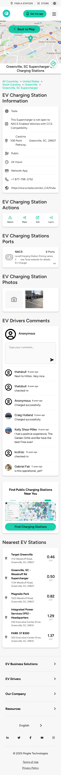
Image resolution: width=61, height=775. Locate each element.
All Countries (10, 81)
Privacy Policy (30, 768)
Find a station (23, 3)
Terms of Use (30, 762)
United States (31, 81)
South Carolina (11, 84)
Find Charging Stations (31, 527)
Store (45, 3)
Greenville (31, 84)
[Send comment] (52, 360)
